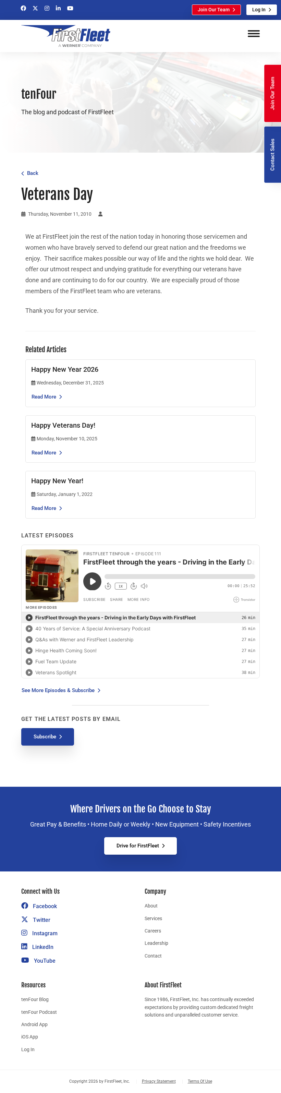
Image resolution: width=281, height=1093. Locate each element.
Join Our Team (214, 9)
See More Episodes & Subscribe (58, 690)
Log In (259, 9)
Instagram (44, 933)
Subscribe (45, 737)
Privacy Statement (159, 1081)
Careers (153, 931)
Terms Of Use (200, 1081)
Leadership (156, 943)
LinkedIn (42, 947)
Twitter (41, 920)
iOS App (29, 1036)
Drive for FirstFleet (138, 846)
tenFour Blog (35, 999)
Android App (34, 1024)
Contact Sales (272, 155)
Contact (153, 956)
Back (32, 173)
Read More (44, 397)
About (151, 905)
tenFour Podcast (39, 1012)
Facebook (44, 906)
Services (153, 918)
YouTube (44, 961)
